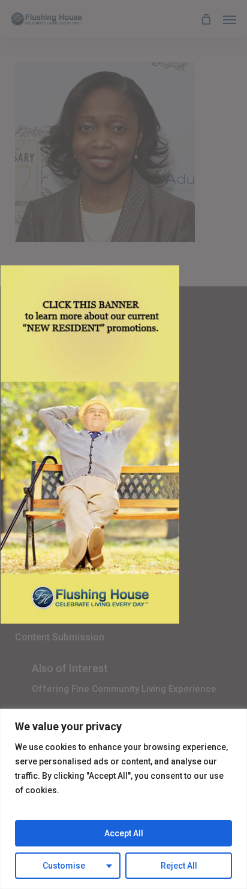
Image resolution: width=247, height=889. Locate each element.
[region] (123, 799)
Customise (64, 865)
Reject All (179, 865)
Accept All (123, 833)
